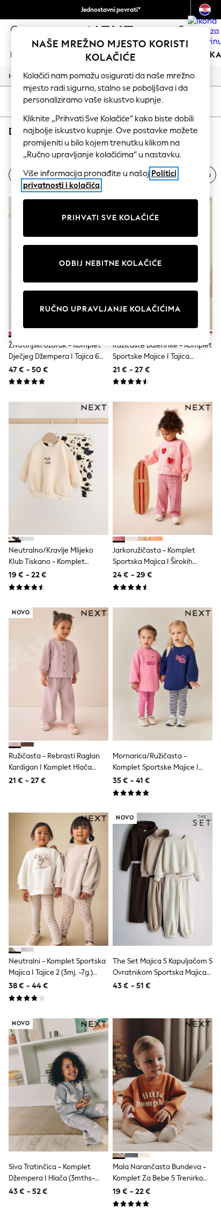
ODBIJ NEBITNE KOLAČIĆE (110, 263)
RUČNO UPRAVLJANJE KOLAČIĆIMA (110, 309)
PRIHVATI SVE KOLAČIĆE (110, 217)
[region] (110, 186)
